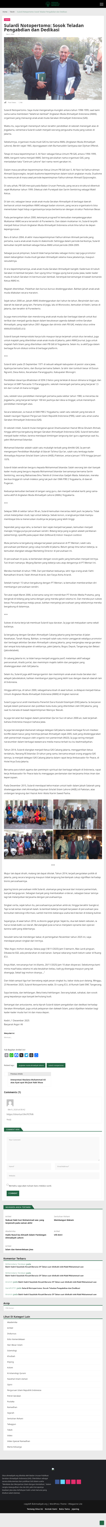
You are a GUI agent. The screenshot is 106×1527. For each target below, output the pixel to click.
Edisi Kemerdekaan (16, 1339)
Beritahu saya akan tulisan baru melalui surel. (30, 1185)
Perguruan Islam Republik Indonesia (24, 1390)
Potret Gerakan (14, 1396)
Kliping (10, 1362)
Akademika (10, 1231)
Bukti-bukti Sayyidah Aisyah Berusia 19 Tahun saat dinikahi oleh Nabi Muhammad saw (44, 1267)
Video (9, 1435)
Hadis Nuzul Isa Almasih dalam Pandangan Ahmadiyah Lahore (25, 1236)
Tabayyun (11, 1424)
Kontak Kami (51, 1509)
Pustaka (10, 1401)
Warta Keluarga (14, 1447)
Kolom (10, 1367)
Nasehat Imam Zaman (17, 1379)
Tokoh (7, 20)
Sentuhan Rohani (62, 1216)
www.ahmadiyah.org (14, 328)
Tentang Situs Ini (35, 1509)
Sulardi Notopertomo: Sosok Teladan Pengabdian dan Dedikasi (51, 1288)
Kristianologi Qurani (16, 1373)
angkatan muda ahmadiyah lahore (31, 1065)
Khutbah (11, 1356)
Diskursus (11, 1333)
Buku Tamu (64, 1509)
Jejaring (75, 1509)
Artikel (8, 1216)
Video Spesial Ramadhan (18, 1441)
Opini (9, 1384)
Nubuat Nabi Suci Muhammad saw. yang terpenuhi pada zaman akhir (24, 1221)
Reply (9, 1119)
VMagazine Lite (75, 1504)
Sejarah (10, 1413)
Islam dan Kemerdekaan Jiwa (19, 1249)
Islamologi (12, 1350)
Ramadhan (12, 1407)
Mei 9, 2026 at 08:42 (16, 1109)
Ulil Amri (58, 1234)
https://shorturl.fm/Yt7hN (20, 1114)
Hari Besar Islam (14, 1345)
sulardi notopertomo (56, 1065)
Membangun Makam (64, 1220)
